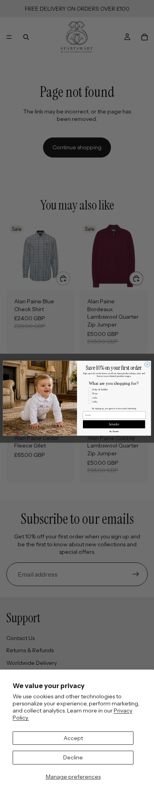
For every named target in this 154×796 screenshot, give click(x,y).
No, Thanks (114, 431)
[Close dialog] (147, 364)
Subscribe (114, 424)
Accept (73, 738)
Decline (73, 757)
